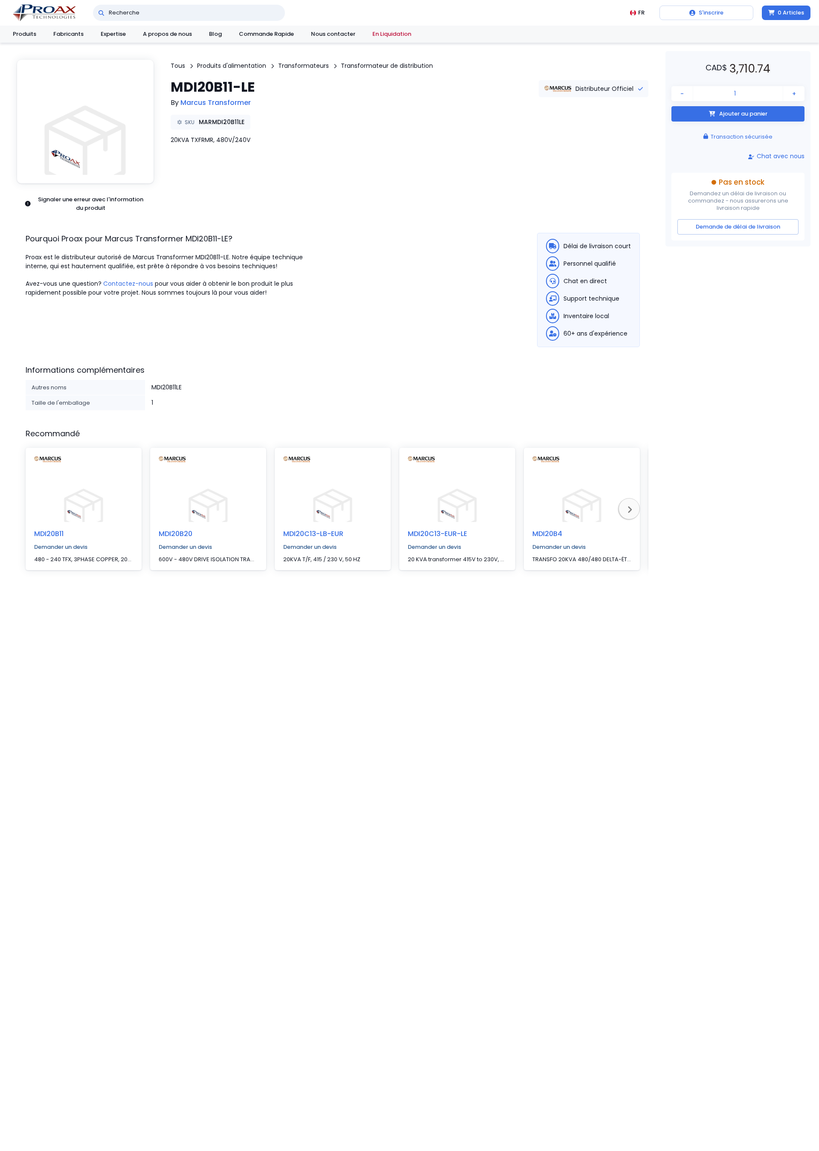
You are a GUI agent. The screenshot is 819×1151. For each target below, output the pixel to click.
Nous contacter (333, 34)
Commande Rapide (266, 34)
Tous (178, 65)
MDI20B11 (49, 534)
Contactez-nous (128, 283)
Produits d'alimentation (231, 65)
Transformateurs (303, 65)
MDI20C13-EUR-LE (437, 534)
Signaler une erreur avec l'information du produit (90, 203)
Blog (215, 34)
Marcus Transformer (215, 102)
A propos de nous (167, 34)
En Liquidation (391, 34)
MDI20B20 (175, 534)
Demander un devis (60, 547)
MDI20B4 (547, 534)
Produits (24, 34)
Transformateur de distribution (387, 65)
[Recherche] (101, 13)
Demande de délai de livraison (738, 226)
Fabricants (68, 34)
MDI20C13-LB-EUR (313, 534)
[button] (85, 121)
